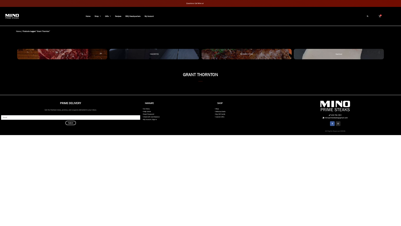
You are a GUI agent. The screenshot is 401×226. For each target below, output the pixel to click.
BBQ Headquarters (132, 16)
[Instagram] (338, 123)
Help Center (147, 111)
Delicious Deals (220, 111)
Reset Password (148, 114)
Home (88, 16)
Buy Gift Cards (220, 114)
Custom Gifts (219, 117)
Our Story (146, 109)
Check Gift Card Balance (151, 117)
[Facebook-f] (332, 123)
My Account (149, 16)
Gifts (107, 16)
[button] (367, 16)
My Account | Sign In (150, 119)
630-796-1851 (209, 3)
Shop (97, 16)
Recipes (118, 16)
